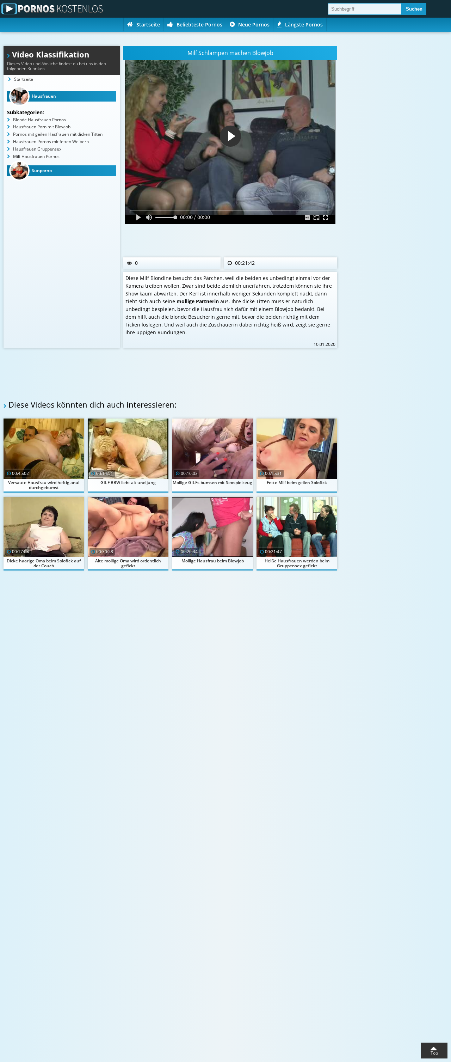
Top (434, 1053)
